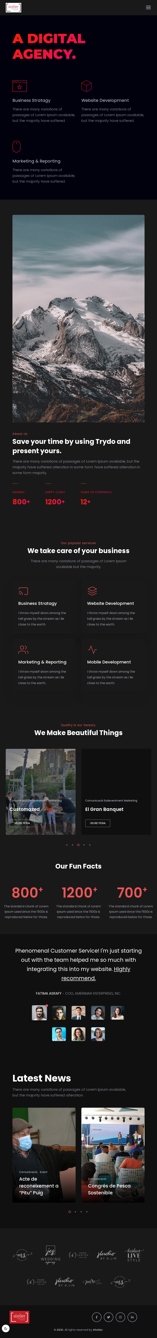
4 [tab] (83, 844)
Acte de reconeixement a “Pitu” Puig (39, 1186)
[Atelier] (13, 7)
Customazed (100, 809)
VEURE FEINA (22, 823)
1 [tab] (66, 844)
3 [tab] (77, 844)
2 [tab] (72, 844)
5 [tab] (89, 844)
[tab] (39, 1013)
